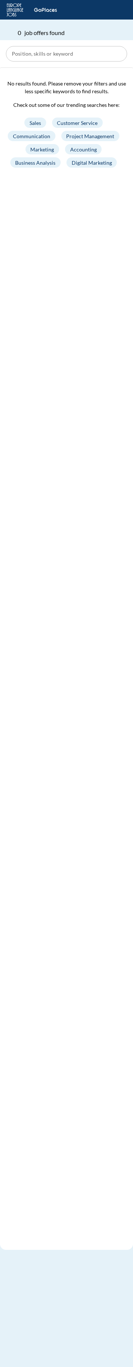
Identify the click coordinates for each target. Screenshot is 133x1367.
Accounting (83, 149)
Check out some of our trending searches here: (66, 105)
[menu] (116, 10)
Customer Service (77, 123)
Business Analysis (35, 163)
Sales (35, 123)
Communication (31, 136)
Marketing (42, 149)
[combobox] (67, 53)
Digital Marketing (92, 163)
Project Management (90, 136)
